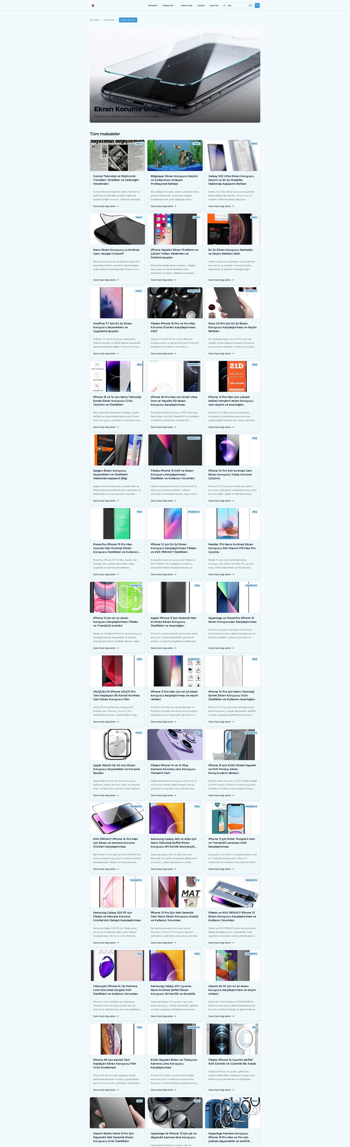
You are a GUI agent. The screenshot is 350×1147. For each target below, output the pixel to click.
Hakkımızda (186, 5)
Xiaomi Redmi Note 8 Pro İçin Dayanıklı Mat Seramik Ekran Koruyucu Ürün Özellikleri (113, 1137)
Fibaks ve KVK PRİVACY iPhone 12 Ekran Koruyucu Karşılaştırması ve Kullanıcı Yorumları (232, 916)
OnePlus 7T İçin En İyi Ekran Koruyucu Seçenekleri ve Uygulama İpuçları (112, 327)
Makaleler (153, 5)
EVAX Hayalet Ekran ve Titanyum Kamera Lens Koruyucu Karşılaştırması (174, 1063)
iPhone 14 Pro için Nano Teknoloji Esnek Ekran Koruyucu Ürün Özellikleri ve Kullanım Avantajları (231, 695)
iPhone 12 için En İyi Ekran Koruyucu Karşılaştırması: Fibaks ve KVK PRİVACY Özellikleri (173, 548)
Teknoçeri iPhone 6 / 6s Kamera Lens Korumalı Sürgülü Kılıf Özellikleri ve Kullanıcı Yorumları (115, 990)
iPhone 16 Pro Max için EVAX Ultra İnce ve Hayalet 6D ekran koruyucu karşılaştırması (174, 400)
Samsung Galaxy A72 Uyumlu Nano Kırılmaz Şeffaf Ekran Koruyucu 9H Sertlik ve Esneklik (173, 990)
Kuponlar (214, 5)
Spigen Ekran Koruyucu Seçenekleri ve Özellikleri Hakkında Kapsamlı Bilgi (110, 474)
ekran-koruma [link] (128, 20)
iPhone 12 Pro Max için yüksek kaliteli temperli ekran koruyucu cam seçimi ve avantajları (230, 400)
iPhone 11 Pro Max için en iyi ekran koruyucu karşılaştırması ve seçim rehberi (174, 695)
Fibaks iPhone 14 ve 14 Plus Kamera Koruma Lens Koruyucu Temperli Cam (173, 769)
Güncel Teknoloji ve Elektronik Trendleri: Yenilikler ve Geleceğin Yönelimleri (116, 180)
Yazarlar (201, 5)
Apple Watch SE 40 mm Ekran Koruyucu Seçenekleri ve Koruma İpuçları (116, 769)
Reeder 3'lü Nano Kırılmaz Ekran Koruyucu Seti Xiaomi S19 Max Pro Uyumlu (232, 548)
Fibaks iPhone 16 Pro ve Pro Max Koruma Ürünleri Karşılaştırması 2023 (173, 327)
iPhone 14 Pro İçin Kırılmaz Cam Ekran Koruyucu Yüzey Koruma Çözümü (230, 474)
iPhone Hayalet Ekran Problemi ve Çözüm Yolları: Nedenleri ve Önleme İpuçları (174, 253)
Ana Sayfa (94, 20)
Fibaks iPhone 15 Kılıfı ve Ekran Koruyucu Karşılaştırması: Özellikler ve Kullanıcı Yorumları (173, 474)
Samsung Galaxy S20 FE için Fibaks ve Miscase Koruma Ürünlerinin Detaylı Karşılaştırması (117, 916)
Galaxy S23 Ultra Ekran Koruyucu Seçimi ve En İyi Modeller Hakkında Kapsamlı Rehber (231, 180)
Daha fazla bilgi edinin (104, 206)
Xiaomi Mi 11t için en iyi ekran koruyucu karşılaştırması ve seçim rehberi (232, 990)
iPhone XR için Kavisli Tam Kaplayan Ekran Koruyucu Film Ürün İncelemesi (114, 1063)
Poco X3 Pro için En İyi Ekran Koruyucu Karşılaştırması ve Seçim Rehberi (232, 327)
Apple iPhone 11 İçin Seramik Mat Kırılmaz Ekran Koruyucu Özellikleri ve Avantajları (173, 621)
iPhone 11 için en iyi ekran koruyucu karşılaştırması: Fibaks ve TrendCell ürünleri (115, 621)
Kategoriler (168, 5)
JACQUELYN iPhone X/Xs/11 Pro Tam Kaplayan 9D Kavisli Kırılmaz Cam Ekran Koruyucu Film (116, 695)
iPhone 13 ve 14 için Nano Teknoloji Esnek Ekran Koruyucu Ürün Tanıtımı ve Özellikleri (117, 400)
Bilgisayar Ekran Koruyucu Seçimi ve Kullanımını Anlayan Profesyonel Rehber (174, 180)
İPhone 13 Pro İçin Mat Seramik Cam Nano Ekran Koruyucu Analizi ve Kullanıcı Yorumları (174, 916)
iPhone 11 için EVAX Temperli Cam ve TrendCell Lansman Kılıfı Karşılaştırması (231, 842)
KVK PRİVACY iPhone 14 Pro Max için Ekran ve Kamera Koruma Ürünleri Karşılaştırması (115, 842)
